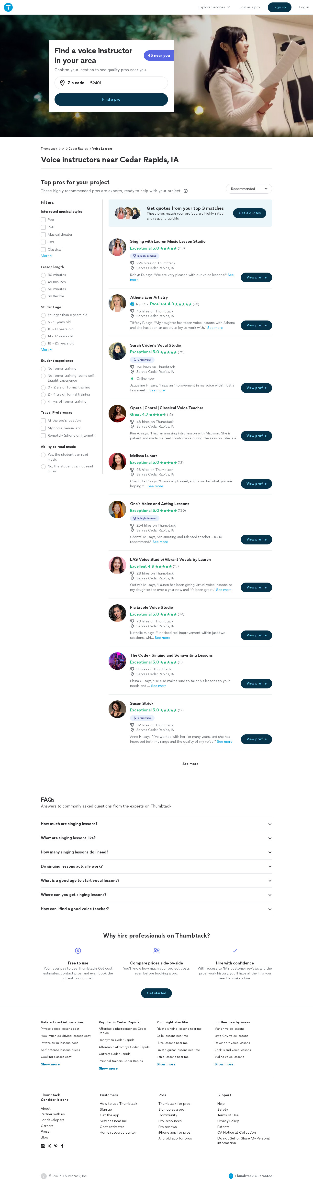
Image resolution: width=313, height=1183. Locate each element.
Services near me (113, 1121)
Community (167, 1115)
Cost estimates (112, 1127)
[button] (139, 304)
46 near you (159, 55)
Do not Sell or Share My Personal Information (243, 1140)
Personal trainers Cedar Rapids (121, 1061)
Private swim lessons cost (59, 1043)
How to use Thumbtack (118, 1104)
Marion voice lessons (229, 1028)
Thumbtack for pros (174, 1104)
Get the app (109, 1115)
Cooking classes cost (56, 1057)
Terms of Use (228, 1115)
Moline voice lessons (229, 1057)
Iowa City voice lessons (231, 1036)
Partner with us (53, 1114)
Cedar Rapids (78, 148)
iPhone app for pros (174, 1132)
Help (221, 1104)
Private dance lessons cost (60, 1028)
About (46, 1108)
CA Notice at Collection (236, 1132)
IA (62, 148)
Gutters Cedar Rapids (114, 1054)
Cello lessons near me (172, 1036)
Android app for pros (175, 1138)
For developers (52, 1120)
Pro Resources (170, 1121)
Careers (47, 1126)
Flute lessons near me (172, 1043)
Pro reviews (167, 1127)
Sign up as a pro (171, 1109)
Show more (50, 1064)
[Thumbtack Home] (8, 7)
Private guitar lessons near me (178, 1050)
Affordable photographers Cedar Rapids (122, 1031)
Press (45, 1131)
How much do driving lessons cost (66, 1036)
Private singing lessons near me (178, 1028)
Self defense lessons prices (60, 1050)
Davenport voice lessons (232, 1043)
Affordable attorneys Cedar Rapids (124, 1047)
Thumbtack (49, 148)
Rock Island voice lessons (232, 1050)
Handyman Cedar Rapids (116, 1040)
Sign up (106, 1109)
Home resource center (118, 1132)
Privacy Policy (228, 1121)
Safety (222, 1109)
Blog (44, 1137)
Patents (223, 1127)
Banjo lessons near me (172, 1057)
